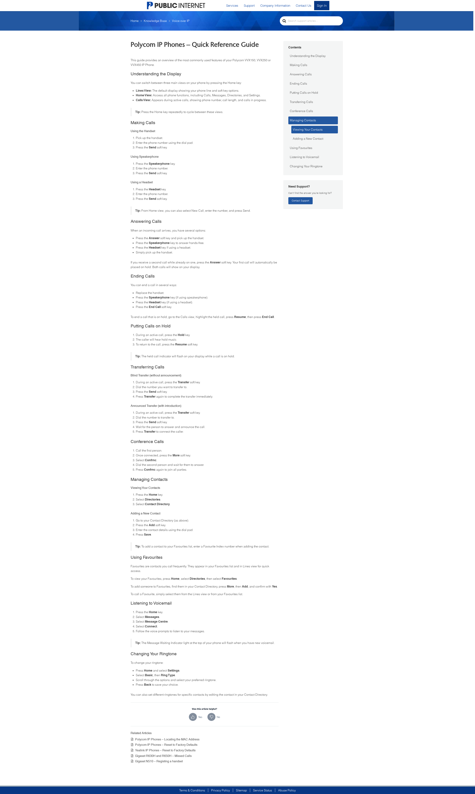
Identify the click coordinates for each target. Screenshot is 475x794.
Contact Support (300, 200)
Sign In (322, 5)
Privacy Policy (220, 790)
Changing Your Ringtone (306, 166)
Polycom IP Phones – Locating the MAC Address (167, 739)
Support (249, 5)
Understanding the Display (308, 56)
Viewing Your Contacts (308, 129)
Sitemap (241, 790)
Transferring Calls (301, 102)
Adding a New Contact (308, 138)
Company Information (275, 5)
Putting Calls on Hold (304, 92)
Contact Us (303, 5)
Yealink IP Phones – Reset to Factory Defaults (165, 750)
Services (232, 5)
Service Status (262, 790)
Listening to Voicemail (304, 157)
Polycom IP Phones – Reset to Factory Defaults (166, 745)
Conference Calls (301, 111)
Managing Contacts (303, 120)
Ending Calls (298, 83)
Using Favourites (301, 148)
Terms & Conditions (192, 790)
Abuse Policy (287, 790)
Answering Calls (301, 74)
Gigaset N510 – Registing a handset (159, 761)
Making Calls (298, 65)
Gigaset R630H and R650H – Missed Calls (163, 756)
